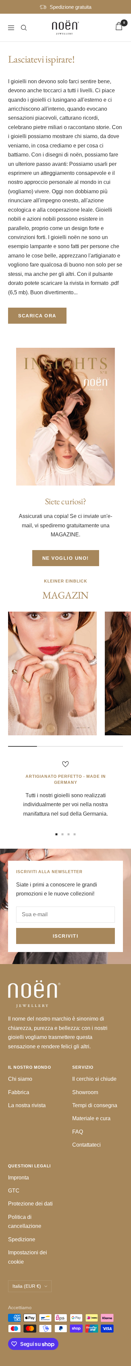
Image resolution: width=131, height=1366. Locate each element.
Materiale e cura (91, 1118)
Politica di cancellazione (24, 1221)
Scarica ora (37, 315)
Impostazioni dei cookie (27, 1257)
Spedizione (21, 1239)
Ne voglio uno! (65, 558)
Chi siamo (20, 1079)
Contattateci (86, 1145)
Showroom (85, 1092)
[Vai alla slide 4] (75, 834)
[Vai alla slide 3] (69, 834)
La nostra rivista (27, 1105)
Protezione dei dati (30, 1203)
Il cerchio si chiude (94, 1079)
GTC (13, 1190)
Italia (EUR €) (26, 1286)
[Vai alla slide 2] (62, 834)
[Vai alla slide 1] (56, 834)
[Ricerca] (24, 28)
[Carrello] (119, 27)
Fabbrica (18, 1092)
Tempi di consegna (94, 1105)
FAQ (77, 1132)
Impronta (18, 1177)
